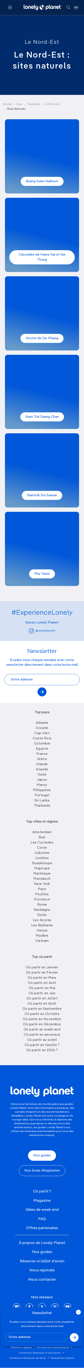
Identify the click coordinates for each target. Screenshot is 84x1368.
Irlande (42, 764)
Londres (42, 858)
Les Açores (42, 920)
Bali (42, 837)
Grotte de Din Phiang (42, 338)
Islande (42, 769)
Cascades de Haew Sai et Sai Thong (42, 257)
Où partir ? (42, 1191)
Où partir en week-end (42, 1029)
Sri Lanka (42, 800)
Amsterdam (42, 832)
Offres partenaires (42, 1228)
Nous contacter (42, 1280)
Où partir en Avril (42, 983)
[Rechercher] (68, 7)
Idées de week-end (42, 1210)
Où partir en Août (42, 1003)
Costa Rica (42, 738)
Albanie (42, 723)
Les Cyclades (42, 842)
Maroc (42, 785)
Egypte (42, 749)
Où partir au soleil (42, 1040)
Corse (42, 848)
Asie (19, 104)
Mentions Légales (21, 1347)
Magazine (42, 1201)
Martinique (42, 873)
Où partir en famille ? (42, 1045)
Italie (42, 774)
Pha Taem (42, 574)
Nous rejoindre (42, 1270)
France (42, 754)
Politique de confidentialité (53, 1347)
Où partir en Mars (42, 978)
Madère (42, 936)
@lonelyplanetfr (45, 631)
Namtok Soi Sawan (42, 495)
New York (42, 884)
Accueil (7, 104)
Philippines (42, 790)
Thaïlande (33, 104)
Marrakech (42, 879)
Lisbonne (42, 853)
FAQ (42, 1219)
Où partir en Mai (42, 988)
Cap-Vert (42, 733)
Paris (42, 889)
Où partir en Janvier (42, 967)
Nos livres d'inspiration (42, 1170)
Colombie (42, 743)
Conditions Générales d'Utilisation (40, 1353)
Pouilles (42, 894)
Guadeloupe (42, 863)
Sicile (42, 915)
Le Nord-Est (42, 42)
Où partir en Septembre (42, 1009)
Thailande (42, 805)
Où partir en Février (42, 972)
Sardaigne (42, 910)
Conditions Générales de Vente (28, 1358)
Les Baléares (42, 925)
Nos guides (42, 1155)
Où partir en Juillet (42, 998)
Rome (42, 904)
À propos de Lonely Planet (42, 1243)
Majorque (42, 868)
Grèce (42, 759)
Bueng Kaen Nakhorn (42, 181)
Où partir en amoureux (42, 1035)
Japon (42, 780)
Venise (42, 930)
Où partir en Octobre (42, 1014)
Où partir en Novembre (42, 1019)
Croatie (42, 728)
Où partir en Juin (42, 993)
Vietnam (42, 941)
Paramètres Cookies (63, 1358)
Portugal (42, 795)
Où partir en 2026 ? (42, 1050)
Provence (42, 899)
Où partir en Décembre (42, 1024)
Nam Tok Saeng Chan (42, 417)
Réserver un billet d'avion (42, 1261)
